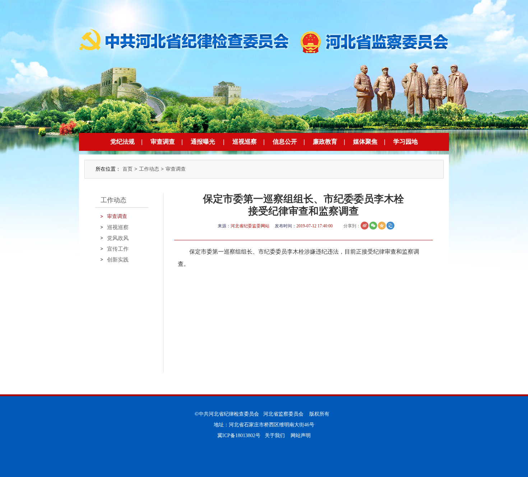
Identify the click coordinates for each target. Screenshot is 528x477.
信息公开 (285, 141)
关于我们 (275, 435)
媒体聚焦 (365, 141)
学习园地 (405, 141)
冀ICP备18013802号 (238, 435)
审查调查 (162, 141)
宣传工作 (118, 249)
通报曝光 (203, 141)
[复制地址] (390, 226)
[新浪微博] (365, 226)
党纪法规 (122, 141)
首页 (127, 169)
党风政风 (118, 238)
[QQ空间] (382, 226)
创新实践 (118, 260)
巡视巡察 (244, 141)
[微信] (373, 226)
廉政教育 (325, 141)
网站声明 (301, 435)
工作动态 (149, 169)
